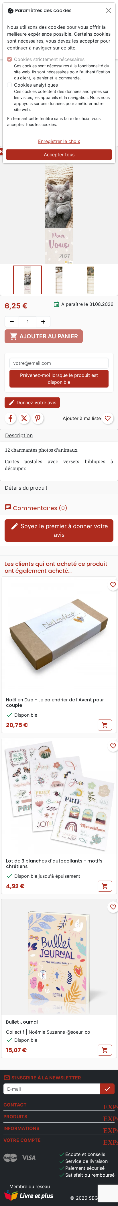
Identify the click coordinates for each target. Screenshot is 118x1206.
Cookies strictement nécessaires (49, 59)
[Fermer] (108, 10)
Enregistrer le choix (59, 141)
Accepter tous (59, 154)
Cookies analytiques (36, 85)
